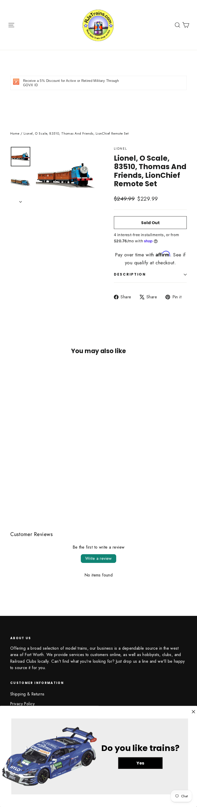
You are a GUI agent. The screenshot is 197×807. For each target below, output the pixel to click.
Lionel (120, 148)
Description (130, 274)
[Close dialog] (193, 711)
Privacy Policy (22, 704)
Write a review (98, 558)
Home (14, 133)
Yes (140, 763)
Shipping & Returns (27, 694)
